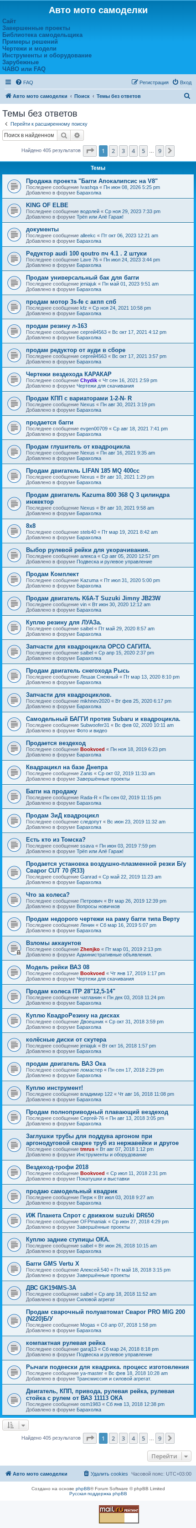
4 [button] (133, 151)
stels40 (88, 532)
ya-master (91, 1373)
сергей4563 (93, 332)
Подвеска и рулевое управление (114, 561)
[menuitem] (24, 82)
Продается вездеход (56, 743)
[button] (90, 150)
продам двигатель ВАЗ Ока (66, 1063)
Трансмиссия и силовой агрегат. (114, 1378)
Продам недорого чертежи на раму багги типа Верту (103, 918)
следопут (91, 821)
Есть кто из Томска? (56, 839)
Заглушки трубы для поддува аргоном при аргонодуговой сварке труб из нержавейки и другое (102, 1139)
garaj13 (88, 1349)
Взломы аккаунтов (53, 943)
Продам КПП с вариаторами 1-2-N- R (79, 398)
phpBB (83, 1488)
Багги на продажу (51, 791)
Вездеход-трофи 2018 (57, 1167)
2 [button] (113, 151)
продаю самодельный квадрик (72, 1191)
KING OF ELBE (47, 205)
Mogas (87, 1325)
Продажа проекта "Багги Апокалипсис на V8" (92, 181)
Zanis (86, 773)
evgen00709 (94, 428)
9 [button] (159, 151)
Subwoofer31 (94, 725)
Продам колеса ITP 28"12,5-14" (70, 991)
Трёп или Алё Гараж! (100, 217)
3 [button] (123, 151)
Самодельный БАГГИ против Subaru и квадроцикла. (103, 718)
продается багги (49, 422)
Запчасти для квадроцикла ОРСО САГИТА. (88, 646)
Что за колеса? (48, 894)
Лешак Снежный (99, 677)
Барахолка (89, 192)
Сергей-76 (92, 1118)
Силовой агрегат (96, 1299)
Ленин (87, 925)
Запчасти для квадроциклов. (69, 694)
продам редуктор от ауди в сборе (75, 350)
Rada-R (89, 797)
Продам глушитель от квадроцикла (78, 446)
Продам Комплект (52, 574)
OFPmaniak (93, 1221)
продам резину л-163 (56, 325)
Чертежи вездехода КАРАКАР (69, 374)
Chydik (88, 380)
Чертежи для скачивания (105, 385)
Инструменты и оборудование (112, 1154)
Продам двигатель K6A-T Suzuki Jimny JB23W (93, 598)
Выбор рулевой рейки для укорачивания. (88, 550)
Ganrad (88, 876)
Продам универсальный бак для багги (82, 277)
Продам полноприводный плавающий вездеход (97, 1112)
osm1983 (90, 1404)
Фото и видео (92, 730)
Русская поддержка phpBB (98, 1493)
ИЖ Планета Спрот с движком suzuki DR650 (90, 1215)
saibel (86, 628)
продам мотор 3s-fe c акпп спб (71, 301)
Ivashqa (89, 187)
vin (83, 604)
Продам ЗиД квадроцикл (62, 815)
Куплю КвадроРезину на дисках (72, 1015)
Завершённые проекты (103, 779)
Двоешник (91, 1021)
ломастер (91, 1070)
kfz (83, 308)
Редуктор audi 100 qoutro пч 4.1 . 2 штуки (86, 253)
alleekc (88, 235)
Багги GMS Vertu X (52, 1263)
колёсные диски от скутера (66, 1039)
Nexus (87, 404)
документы (42, 229)
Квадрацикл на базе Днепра (67, 767)
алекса (88, 556)
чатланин (91, 997)
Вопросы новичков (98, 906)
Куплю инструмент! (54, 1087)
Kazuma (89, 580)
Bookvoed (92, 749)
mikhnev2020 (95, 701)
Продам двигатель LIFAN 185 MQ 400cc (82, 470)
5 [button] (143, 151)
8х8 (31, 525)
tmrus (87, 1149)
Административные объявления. (114, 954)
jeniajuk (88, 283)
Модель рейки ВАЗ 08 (57, 967)
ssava (87, 845)
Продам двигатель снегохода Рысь (77, 670)
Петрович (91, 901)
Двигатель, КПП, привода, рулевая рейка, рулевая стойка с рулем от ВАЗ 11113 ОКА (100, 1394)
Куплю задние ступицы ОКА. (68, 1239)
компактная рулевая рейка (65, 1342)
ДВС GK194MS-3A (51, 1287)
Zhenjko (90, 949)
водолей (89, 211)
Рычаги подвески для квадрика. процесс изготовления (107, 1367)
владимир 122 (96, 1094)
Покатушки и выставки (103, 1178)
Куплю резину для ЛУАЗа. (64, 622)
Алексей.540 (94, 1269)
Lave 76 (89, 259)
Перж (86, 1197)
